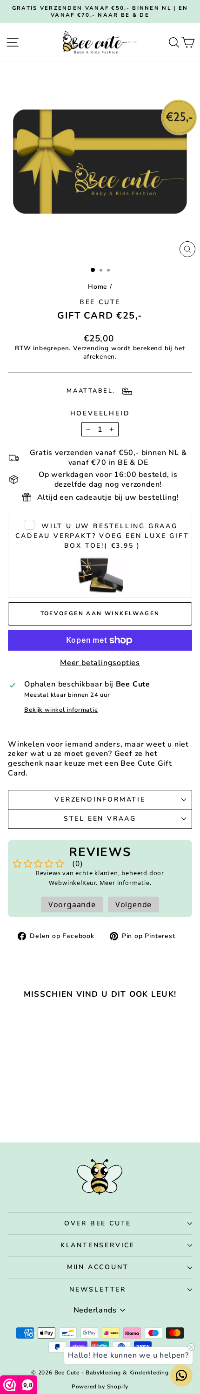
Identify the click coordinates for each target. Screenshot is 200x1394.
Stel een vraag (100, 818)
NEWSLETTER (97, 1289)
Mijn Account (98, 1267)
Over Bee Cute (97, 1223)
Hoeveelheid (100, 413)
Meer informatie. (126, 882)
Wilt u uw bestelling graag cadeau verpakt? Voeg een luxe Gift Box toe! (102, 536)
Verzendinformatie (100, 799)
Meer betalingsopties (100, 663)
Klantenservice (97, 1245)
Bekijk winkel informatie (61, 710)
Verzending (91, 348)
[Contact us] (181, 1375)
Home (97, 286)
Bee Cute (100, 302)
